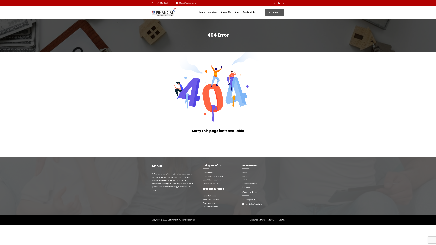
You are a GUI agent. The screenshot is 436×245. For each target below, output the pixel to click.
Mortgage (246, 187)
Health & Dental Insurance (213, 176)
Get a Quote (274, 12)
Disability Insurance (210, 183)
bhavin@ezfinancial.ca (187, 3)
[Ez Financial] (164, 13)
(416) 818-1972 (161, 3)
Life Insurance (208, 172)
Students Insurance (210, 207)
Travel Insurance (209, 203)
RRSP (244, 176)
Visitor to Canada (209, 196)
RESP (244, 172)
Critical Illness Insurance (212, 180)
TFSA (244, 180)
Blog (236, 12)
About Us (226, 12)
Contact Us (249, 12)
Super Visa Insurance (211, 199)
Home (202, 12)
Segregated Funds (249, 183)
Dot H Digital (278, 220)
